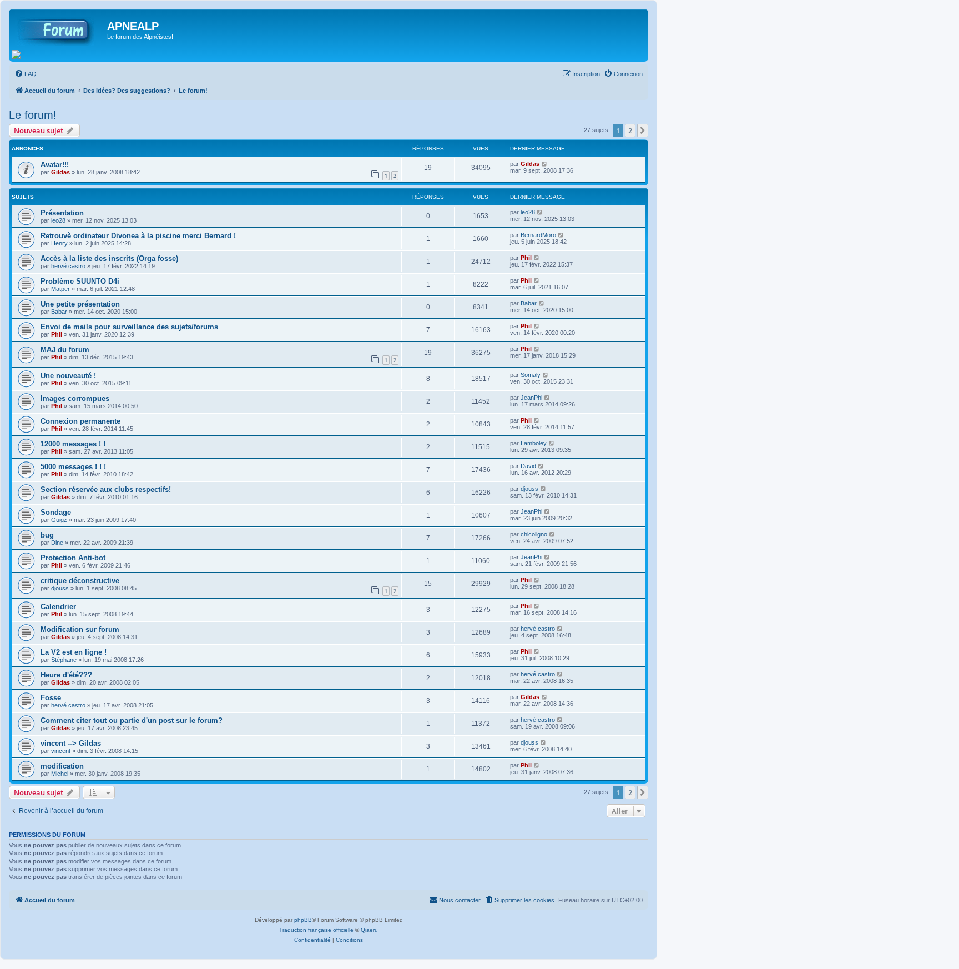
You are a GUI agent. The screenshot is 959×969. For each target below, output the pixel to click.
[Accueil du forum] (59, 29)
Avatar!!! (55, 164)
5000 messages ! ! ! (73, 467)
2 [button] (630, 130)
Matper (60, 288)
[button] (642, 130)
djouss (529, 488)
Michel (59, 773)
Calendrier (58, 607)
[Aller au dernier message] (544, 163)
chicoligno (534, 534)
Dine (57, 542)
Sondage (56, 512)
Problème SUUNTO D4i (80, 281)
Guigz (59, 519)
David (528, 466)
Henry (59, 243)
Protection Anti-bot (73, 558)
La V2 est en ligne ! (74, 652)
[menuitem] (25, 74)
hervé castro (68, 266)
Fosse (51, 698)
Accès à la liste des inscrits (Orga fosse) (109, 258)
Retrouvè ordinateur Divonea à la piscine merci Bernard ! (138, 236)
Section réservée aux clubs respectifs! (106, 489)
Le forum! (33, 115)
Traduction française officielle (316, 930)
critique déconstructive (80, 580)
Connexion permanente (80, 421)
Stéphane (64, 659)
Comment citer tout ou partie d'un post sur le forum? (132, 720)
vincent (60, 750)
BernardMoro (538, 235)
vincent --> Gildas (71, 743)
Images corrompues (75, 398)
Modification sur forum (80, 629)
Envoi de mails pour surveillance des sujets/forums (129, 327)
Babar (59, 311)
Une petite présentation (80, 304)
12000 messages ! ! (73, 444)
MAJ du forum (65, 349)
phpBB (303, 920)
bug (47, 535)
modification (62, 766)
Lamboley (534, 443)
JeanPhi (531, 397)
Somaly (531, 374)
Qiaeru (369, 930)
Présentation (62, 213)
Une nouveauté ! (68, 375)
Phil (526, 257)
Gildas (60, 172)
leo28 (58, 220)
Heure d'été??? (66, 675)
